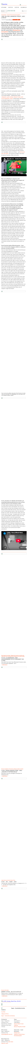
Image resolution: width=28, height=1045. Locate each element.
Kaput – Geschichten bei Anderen (8, 1015)
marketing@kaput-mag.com (6, 1034)
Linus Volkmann (9, 19)
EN (26, 11)
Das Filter (3, 1011)
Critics (10, 7)
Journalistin (4, 32)
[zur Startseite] (4, 4)
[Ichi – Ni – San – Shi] (14, 828)
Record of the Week (5, 990)
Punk (19, 19)
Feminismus (15, 19)
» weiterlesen (4, 664)
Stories (3, 7)
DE (22, 11)
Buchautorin (16, 30)
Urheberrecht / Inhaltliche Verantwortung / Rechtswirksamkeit (19, 1034)
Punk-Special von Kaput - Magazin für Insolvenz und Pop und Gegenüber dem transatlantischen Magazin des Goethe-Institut (12, 656)
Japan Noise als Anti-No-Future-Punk (8, 880)
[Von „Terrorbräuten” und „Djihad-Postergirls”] (14, 717)
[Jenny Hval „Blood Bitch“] (14, 938)
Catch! (16, 7)
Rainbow (24, 7)
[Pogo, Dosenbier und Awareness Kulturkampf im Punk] (14, 603)
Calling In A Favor (5, 1013)
